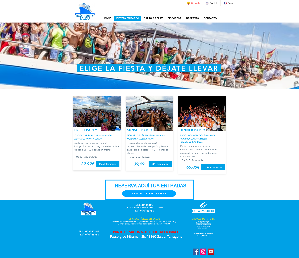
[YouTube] (211, 252)
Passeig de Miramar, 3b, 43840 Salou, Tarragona (146, 236)
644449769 (92, 234)
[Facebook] (196, 252)
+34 (82, 234)
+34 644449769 (144, 210)
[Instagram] (203, 252)
